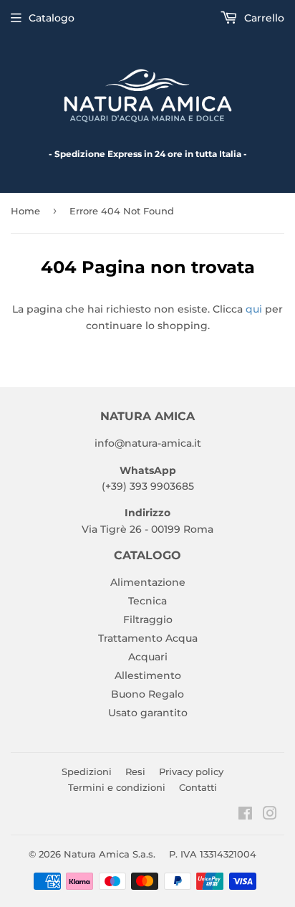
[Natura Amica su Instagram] (270, 815)
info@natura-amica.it (148, 443)
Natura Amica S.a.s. (109, 854)
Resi (135, 771)
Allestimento (148, 675)
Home (25, 211)
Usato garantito (148, 712)
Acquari (148, 656)
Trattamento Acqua (148, 638)
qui (254, 309)
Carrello (262, 17)
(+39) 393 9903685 (148, 486)
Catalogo (51, 17)
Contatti (198, 787)
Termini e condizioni (116, 787)
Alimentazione (147, 582)
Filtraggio (148, 619)
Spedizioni (87, 771)
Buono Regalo (147, 694)
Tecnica (147, 600)
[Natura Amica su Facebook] (245, 815)
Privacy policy (191, 771)
